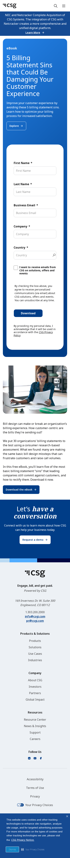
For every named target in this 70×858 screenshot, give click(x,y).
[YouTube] (35, 758)
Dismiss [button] (12, 849)
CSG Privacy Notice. (22, 840)
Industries (35, 660)
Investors (35, 687)
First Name (21, 163)
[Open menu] (63, 6)
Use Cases (35, 654)
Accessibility (35, 779)
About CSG (35, 680)
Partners (35, 693)
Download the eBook (19, 489)
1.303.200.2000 (35, 612)
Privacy (35, 796)
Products (35, 641)
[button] (32, 849)
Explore (14, 126)
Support (35, 732)
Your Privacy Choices (39, 805)
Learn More (32, 32)
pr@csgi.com (35, 621)
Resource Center (35, 720)
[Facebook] (40, 758)
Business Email (24, 205)
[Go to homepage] (9, 6)
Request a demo (32, 539)
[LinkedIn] (29, 758)
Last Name (21, 184)
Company (20, 226)
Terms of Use (35, 788)
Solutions (35, 647)
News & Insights (35, 726)
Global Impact (35, 699)
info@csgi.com (35, 616)
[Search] (55, 6)
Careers (35, 739)
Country (19, 247)
